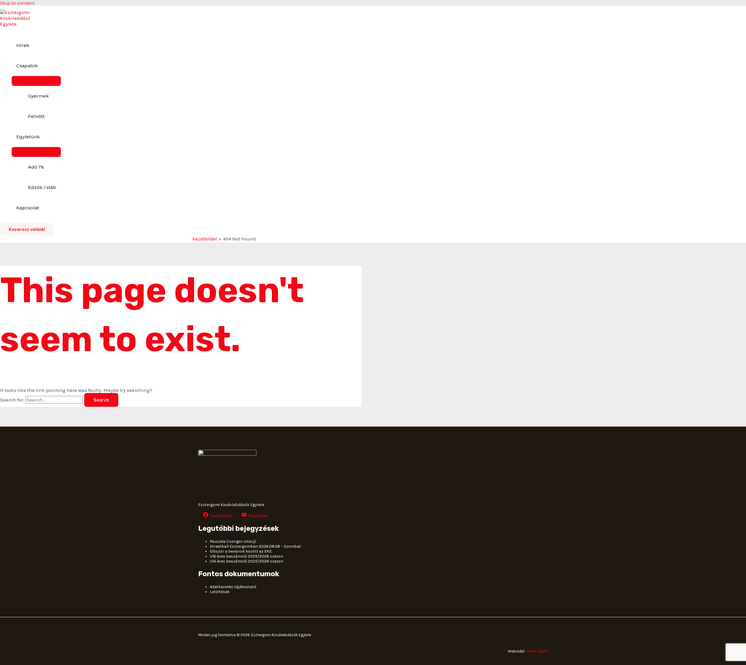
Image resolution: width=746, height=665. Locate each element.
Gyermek (38, 96)
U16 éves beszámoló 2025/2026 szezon (246, 556)
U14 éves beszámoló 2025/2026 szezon (246, 561)
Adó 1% (36, 167)
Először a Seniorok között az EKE (241, 551)
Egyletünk (28, 136)
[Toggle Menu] (36, 80)
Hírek (22, 45)
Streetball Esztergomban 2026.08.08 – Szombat (255, 546)
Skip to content (17, 3)
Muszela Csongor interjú (233, 541)
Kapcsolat (27, 208)
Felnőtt (36, 116)
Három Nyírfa (537, 651)
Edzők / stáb (42, 187)
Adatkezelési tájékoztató (233, 586)
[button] (27, 229)
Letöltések (220, 591)
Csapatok (27, 65)
